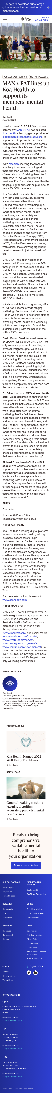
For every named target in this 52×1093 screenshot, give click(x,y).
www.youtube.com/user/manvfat (21, 647)
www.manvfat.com (14, 632)
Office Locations (8, 976)
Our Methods (7, 909)
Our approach (7, 935)
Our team (6, 939)
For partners (7, 892)
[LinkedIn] (35, 972)
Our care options (11, 882)
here (11, 4)
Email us (5, 972)
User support (32, 931)
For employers (7, 887)
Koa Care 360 (32, 890)
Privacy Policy (32, 939)
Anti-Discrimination (34, 935)
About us (7, 926)
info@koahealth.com (12, 1020)
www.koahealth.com (14, 599)
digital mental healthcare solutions (22, 136)
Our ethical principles (35, 909)
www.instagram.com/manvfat (20, 643)
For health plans (8, 896)
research (14, 163)
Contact (7, 966)
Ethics (30, 904)
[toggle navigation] (5, 19)
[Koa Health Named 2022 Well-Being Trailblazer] (26, 748)
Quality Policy (32, 948)
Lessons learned (33, 918)
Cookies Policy (32, 943)
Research (7, 904)
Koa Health (9, 133)
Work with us (7, 980)
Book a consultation (26, 865)
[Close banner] (48, 7)
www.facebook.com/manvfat (20, 636)
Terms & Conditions (34, 958)
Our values (6, 931)
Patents (5, 913)
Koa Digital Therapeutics (36, 894)
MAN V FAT (23, 129)
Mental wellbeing (39, 77)
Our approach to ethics (36, 913)
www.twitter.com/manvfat (17, 639)
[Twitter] (29, 972)
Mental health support (15, 77)
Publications (7, 918)
